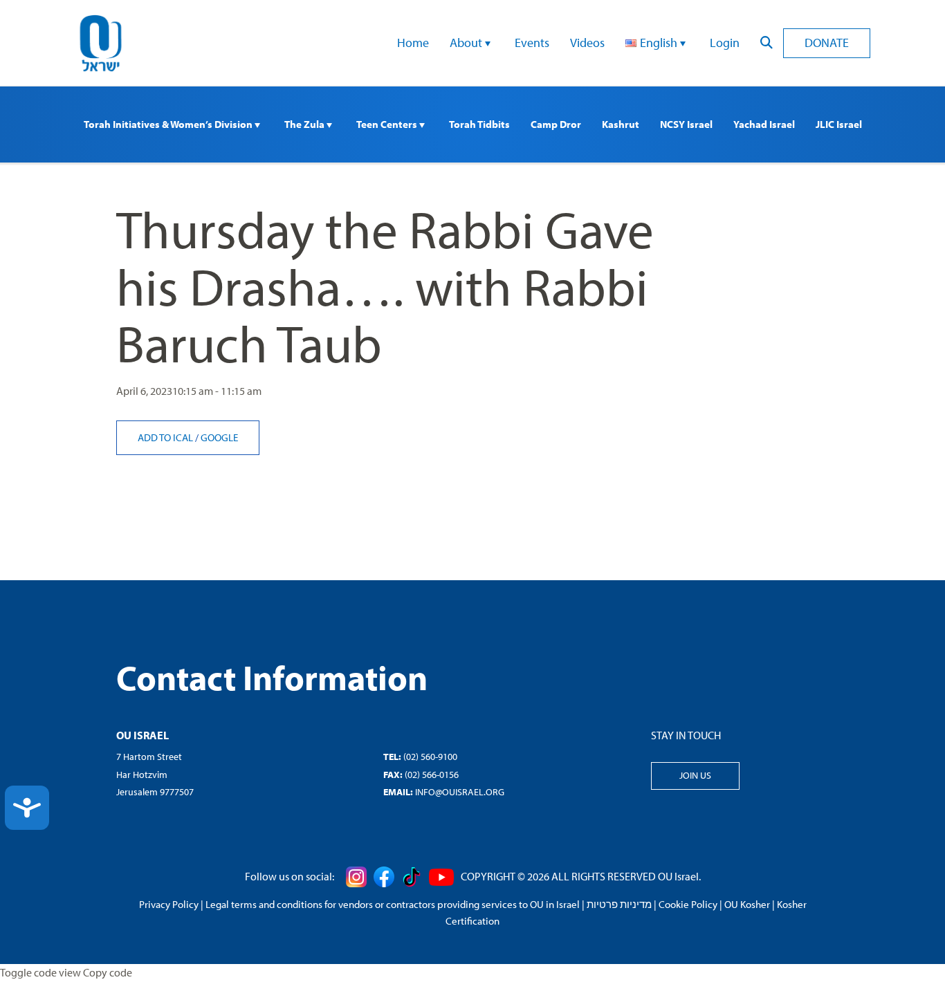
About (467, 42)
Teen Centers (387, 124)
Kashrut (620, 124)
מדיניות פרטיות (619, 904)
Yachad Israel (764, 124)
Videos (587, 42)
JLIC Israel (839, 124)
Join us (695, 775)
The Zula (305, 124)
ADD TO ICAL (166, 437)
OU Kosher (747, 904)
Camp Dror (556, 124)
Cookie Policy (688, 904)
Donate (827, 42)
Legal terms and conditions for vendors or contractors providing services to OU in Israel (392, 904)
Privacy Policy (169, 904)
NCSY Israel (686, 124)
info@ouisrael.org (459, 792)
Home (413, 42)
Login (725, 42)
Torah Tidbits (479, 124)
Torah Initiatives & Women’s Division (169, 124)
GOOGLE (219, 437)
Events (532, 42)
